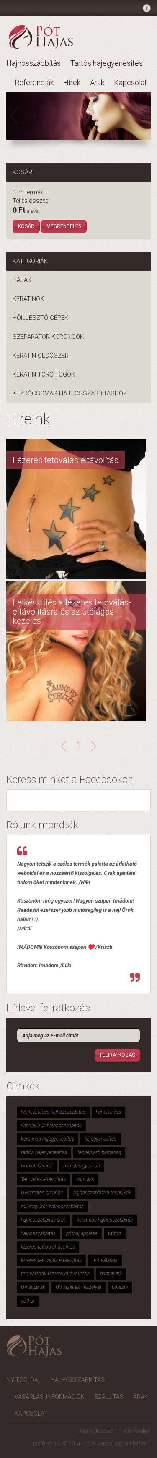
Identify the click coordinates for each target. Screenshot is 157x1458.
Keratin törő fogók (44, 374)
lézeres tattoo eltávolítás (48, 1247)
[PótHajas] (40, 36)
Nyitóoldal (23, 1380)
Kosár (26, 226)
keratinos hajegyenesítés (47, 1139)
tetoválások (105, 1260)
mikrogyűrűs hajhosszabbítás (52, 1206)
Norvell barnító (37, 1166)
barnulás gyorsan (81, 1166)
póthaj (27, 1301)
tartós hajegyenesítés (44, 1152)
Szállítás (109, 1396)
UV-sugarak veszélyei (78, 1287)
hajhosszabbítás (38, 1233)
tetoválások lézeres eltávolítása (55, 1274)
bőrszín (120, 1287)
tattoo (114, 1233)
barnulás (85, 1179)
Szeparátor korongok (48, 336)
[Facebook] (146, 9)
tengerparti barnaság (99, 1152)
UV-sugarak (33, 1287)
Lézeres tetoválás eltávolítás (65, 460)
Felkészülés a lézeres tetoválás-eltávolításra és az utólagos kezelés (72, 611)
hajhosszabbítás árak (43, 1220)
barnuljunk (111, 1274)
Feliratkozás (117, 1055)
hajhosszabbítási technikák (102, 1193)
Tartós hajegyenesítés (106, 63)
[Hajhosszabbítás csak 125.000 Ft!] (78, 116)
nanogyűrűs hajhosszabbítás (51, 1125)
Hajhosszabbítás (33, 63)
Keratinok (28, 299)
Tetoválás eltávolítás (43, 1179)
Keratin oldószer (41, 355)
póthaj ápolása (82, 1233)
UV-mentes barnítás (42, 1193)
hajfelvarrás (108, 1112)
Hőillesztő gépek (40, 318)
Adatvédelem (137, 1431)
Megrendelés (63, 226)
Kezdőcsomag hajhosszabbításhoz (70, 393)
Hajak (22, 280)
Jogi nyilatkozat (96, 1431)
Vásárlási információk (50, 1396)
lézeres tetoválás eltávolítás (51, 1260)
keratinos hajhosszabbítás (105, 1220)
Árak (97, 82)
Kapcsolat (130, 82)
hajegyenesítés (100, 1139)
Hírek (71, 82)
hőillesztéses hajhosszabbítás (53, 1112)
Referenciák (34, 82)
